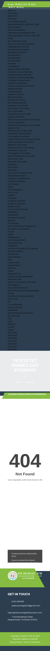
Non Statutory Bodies (17, 103)
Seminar (11, 220)
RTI (9, 302)
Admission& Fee (15, 243)
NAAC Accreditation (16, 30)
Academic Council (16, 94)
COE (10, 318)
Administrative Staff (16, 240)
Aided (10, 234)
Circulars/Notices (15, 304)
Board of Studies (15, 97)
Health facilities (14, 279)
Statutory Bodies (15, 89)
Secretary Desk (14, 58)
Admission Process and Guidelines (23, 248)
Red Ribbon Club (15, 159)
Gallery (11, 330)
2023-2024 (12, 335)
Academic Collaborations (19, 178)
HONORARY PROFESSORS (19, 133)
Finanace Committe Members (21, 77)
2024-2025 (12, 332)
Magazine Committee (17, 145)
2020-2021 (12, 344)
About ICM (12, 16)
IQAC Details (13, 184)
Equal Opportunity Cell (18, 288)
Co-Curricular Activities (18, 209)
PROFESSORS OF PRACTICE (20, 131)
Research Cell (13, 128)
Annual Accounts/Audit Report (21, 44)
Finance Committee (16, 100)
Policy (21, 7)
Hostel (10, 271)
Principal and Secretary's (18, 49)
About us (12, 10)
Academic (12, 164)
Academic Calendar (16, 201)
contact (11, 327)
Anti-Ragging (13, 285)
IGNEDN (34, 639)
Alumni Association (16, 122)
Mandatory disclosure (17, 52)
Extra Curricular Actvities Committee (24, 119)
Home (18, 382)
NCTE (13, 7)
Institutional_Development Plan (21, 33)
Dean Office (13, 167)
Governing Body (15, 91)
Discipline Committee (17, 161)
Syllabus (11, 195)
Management (13, 237)
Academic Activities (16, 204)
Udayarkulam (14, 262)
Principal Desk (14, 61)
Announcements (15, 307)
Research (12, 324)
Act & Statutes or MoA (17, 41)
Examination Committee (18, 108)
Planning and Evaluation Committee (24, 125)
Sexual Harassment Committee (21, 156)
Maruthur (12, 268)
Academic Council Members (20, 72)
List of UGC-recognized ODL (20, 173)
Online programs (15, 190)
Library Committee (16, 117)
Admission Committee (18, 105)
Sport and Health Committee (20, 142)
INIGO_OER (22, 4)
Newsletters (13, 310)
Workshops (12, 212)
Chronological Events (17, 21)
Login (11, 4)
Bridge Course (14, 206)
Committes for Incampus (19, 136)
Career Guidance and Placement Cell (24, 139)
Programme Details (16, 181)
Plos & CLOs (13, 192)
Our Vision (12, 19)
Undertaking (13, 66)
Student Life (13, 254)
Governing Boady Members (20, 75)
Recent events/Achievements (20, 313)
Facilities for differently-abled (20, 296)
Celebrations (13, 215)
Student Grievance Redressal (20, 276)
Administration (14, 55)
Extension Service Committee (21, 147)
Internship (12, 198)
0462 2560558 (18, 601)
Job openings (13, 316)
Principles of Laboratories (19, 229)
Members (12, 63)
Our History (12, 13)
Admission (12, 170)
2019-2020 (12, 346)
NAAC (33, 4)
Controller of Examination (19, 80)
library (10, 187)
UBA (10, 260)
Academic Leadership (17, 83)
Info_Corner (13, 299)
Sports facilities (14, 257)
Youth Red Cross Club (17, 150)
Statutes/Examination (17, 176)
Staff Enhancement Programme (22, 226)
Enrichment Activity (16, 218)
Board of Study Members (19, 69)
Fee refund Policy (15, 251)
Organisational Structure (18, 47)
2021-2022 (12, 341)
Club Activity (13, 223)
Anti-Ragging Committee (19, 153)
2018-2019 (12, 349)
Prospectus (12, 246)
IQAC (10, 321)
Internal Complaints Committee (22, 282)
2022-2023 (12, 338)
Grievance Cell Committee (19, 114)
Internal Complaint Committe (21, 86)
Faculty (11, 232)
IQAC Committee (15, 111)
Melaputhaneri (14, 265)
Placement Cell (14, 274)
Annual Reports (14, 27)
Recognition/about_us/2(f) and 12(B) (23, 24)
